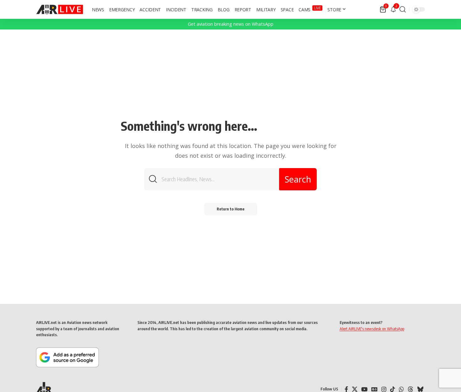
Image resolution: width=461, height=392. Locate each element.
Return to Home (231, 209)
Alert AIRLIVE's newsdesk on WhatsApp (372, 328)
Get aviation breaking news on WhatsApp (230, 24)
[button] (403, 9)
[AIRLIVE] (59, 9)
